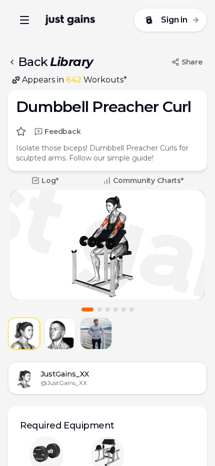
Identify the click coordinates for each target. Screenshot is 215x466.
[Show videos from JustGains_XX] (24, 334)
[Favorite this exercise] (21, 131)
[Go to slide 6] (132, 310)
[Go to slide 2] (100, 310)
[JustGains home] (70, 20)
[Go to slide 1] (88, 310)
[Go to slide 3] (108, 310)
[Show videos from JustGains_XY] (60, 334)
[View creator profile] (24, 378)
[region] (107, 245)
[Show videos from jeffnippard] (96, 334)
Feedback (62, 131)
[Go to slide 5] (124, 310)
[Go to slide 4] (116, 310)
